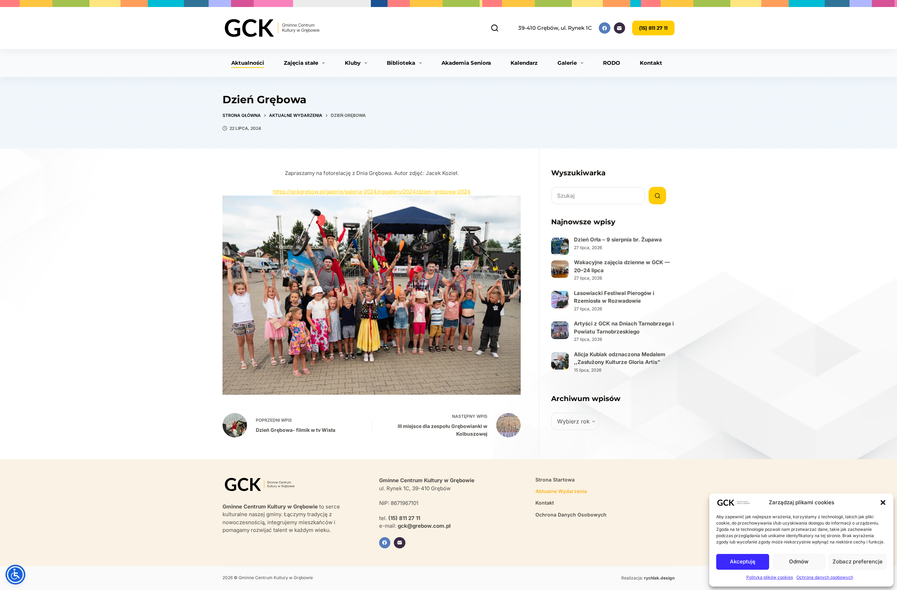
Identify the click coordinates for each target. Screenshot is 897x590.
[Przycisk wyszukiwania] (657, 195)
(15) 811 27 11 (653, 28)
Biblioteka (401, 62)
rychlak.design (659, 578)
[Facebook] (604, 28)
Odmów (798, 561)
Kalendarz (524, 62)
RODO (611, 62)
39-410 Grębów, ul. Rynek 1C (555, 27)
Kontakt (651, 62)
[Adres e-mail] (619, 28)
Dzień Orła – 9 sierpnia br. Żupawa (618, 239)
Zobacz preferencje (858, 561)
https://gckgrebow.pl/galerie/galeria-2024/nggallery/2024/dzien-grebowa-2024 (372, 191)
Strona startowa (555, 480)
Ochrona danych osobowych (824, 577)
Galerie (567, 62)
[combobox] (598, 195)
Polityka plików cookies (769, 577)
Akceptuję (742, 561)
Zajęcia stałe (301, 62)
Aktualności (247, 62)
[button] (882, 502)
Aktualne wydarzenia (561, 491)
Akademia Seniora (466, 62)
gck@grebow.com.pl (424, 525)
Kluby (353, 62)
